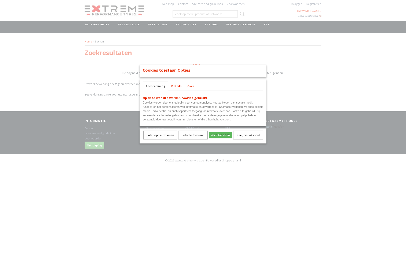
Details (176, 86)
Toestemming (155, 86)
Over (190, 86)
